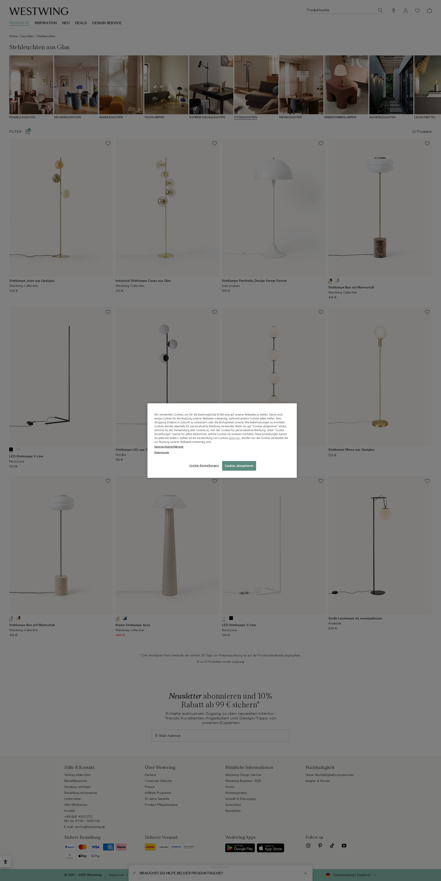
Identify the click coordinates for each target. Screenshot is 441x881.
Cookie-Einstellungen (204, 465)
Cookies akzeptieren (239, 466)
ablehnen (234, 438)
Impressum (161, 452)
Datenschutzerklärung (168, 446)
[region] (222, 440)
